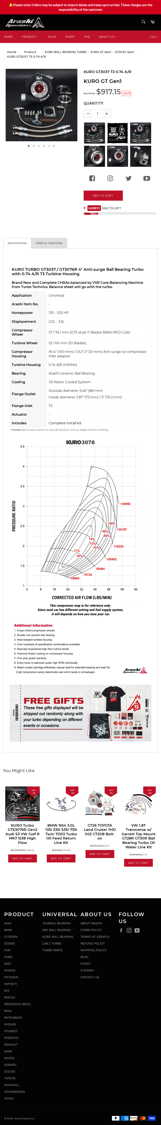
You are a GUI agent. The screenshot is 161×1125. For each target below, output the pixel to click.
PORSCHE (11, 1038)
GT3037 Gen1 (124, 52)
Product (29, 37)
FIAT (7, 950)
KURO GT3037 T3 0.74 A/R (26, 57)
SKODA (9, 1058)
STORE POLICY (91, 930)
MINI (8, 1011)
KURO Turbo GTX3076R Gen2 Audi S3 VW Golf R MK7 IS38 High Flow (22, 834)
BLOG (52, 37)
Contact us (18, 429)
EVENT (70, 37)
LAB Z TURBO (52, 943)
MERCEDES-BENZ (17, 1004)
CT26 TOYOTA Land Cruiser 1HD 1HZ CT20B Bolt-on (100, 832)
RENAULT (11, 1044)
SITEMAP (87, 970)
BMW (8, 930)
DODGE (9, 943)
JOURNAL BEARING (56, 923)
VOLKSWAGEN (14, 1092)
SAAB (8, 1051)
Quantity (93, 103)
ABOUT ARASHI (91, 923)
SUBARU (10, 1065)
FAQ (87, 37)
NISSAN (10, 1024)
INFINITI (10, 984)
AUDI (8, 923)
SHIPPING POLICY (93, 950)
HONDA (9, 970)
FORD (8, 957)
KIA (6, 991)
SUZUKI (9, 1071)
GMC (7, 964)
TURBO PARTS (52, 950)
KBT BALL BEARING (56, 930)
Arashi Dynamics (25, 1118)
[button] (28, 146)
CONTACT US (89, 977)
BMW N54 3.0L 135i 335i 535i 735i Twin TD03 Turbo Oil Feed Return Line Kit (61, 834)
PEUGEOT (11, 1031)
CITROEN (11, 937)
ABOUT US (107, 37)
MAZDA (9, 997)
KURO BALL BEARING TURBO (66, 52)
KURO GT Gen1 (101, 52)
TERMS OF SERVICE (94, 937)
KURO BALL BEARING (57, 937)
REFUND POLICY (92, 943)
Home (8, 37)
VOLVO (9, 1098)
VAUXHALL (11, 1085)
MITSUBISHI (13, 1018)
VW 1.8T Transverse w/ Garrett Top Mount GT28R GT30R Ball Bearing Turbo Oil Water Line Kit (139, 836)
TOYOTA (9, 1078)
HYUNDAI (11, 977)
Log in (153, 36)
